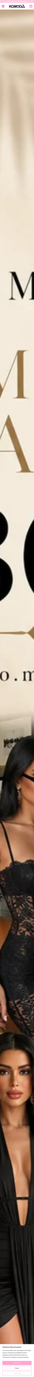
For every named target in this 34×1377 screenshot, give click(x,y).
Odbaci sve (17, 1373)
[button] (3, 6)
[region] (17, 1360)
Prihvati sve (17, 1363)
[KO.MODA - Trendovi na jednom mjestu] (17, 6)
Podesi (17, 1368)
